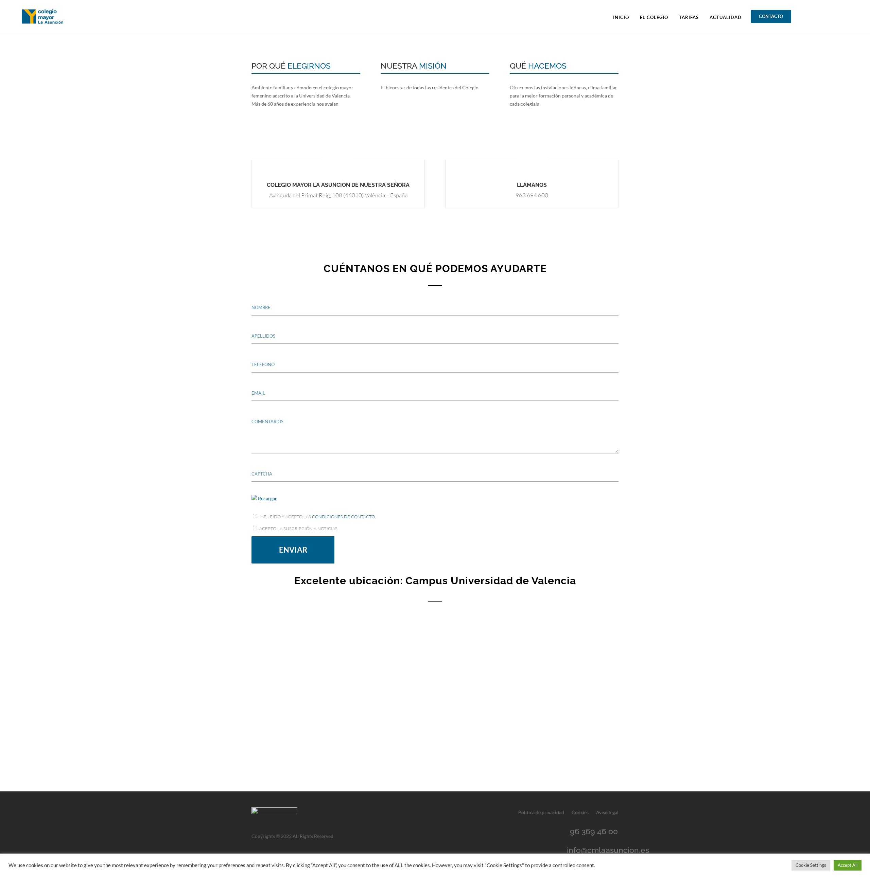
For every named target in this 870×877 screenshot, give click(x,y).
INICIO (621, 17)
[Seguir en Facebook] (807, 15)
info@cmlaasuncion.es (608, 850)
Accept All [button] (847, 865)
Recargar (267, 498)
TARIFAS (689, 17)
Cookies (580, 812)
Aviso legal (607, 812)
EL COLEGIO (654, 17)
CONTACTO (771, 16)
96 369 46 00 (594, 831)
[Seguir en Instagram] (843, 15)
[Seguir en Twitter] (819, 15)
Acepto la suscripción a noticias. (298, 528)
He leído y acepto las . (317, 516)
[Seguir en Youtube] (831, 15)
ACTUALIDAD (726, 17)
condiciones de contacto (343, 516)
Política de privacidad (541, 812)
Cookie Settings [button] (811, 865)
